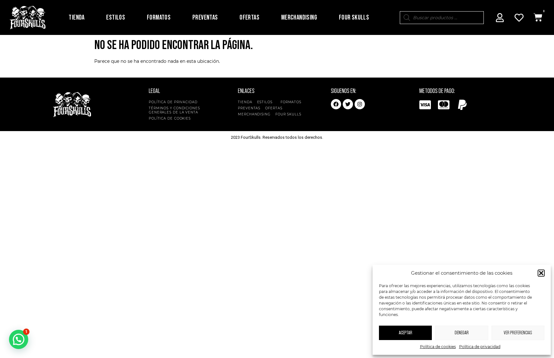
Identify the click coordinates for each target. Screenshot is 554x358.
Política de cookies (438, 346)
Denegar (462, 332)
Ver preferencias (518, 332)
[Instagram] (360, 104)
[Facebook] (336, 104)
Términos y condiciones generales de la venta (174, 110)
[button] (541, 273)
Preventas (205, 17)
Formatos (159, 17)
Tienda (76, 17)
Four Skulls (354, 17)
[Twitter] (348, 104)
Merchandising (299, 17)
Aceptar (405, 332)
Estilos (115, 17)
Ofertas (249, 17)
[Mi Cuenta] (499, 17)
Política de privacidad (479, 346)
